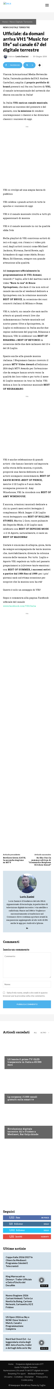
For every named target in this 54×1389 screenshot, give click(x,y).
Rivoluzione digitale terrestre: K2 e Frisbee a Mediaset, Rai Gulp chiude (23, 1131)
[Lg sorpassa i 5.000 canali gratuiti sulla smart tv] (27, 1087)
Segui (46, 1224)
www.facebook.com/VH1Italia (19, 605)
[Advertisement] (27, 155)
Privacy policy (42, 1377)
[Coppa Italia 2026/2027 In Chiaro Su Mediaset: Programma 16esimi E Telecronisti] (41, 1261)
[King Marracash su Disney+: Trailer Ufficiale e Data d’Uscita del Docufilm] (41, 1280)
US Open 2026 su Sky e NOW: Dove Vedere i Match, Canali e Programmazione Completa (17, 1323)
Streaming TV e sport (17, 1373)
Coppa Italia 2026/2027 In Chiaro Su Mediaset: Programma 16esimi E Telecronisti (19, 1261)
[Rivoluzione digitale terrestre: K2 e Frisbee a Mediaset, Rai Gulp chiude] (27, 1122)
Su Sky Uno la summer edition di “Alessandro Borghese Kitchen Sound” (39, 861)
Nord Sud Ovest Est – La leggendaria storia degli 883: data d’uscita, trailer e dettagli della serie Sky (19, 1343)
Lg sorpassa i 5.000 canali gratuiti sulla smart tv (22, 1098)
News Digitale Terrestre (21, 21)
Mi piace (45, 1217)
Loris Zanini (21, 56)
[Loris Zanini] (6, 56)
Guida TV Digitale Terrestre (25, 1367)
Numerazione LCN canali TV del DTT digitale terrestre (25, 1370)
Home (5, 21)
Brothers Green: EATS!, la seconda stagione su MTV (14, 860)
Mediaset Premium (36, 1373)
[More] (39, 65)
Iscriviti (45, 1237)
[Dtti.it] (20, 6)
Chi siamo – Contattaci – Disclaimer (19, 1377)
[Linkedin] (27, 927)
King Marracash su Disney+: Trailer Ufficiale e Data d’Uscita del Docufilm (19, 1281)
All (35, 1033)
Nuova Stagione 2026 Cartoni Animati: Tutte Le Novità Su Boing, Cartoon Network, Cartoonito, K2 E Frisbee (19, 1301)
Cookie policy (27, 1380)
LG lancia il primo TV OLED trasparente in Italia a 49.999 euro (24, 1062)
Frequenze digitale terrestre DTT (30, 1364)
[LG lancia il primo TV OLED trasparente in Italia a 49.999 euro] (27, 1052)
